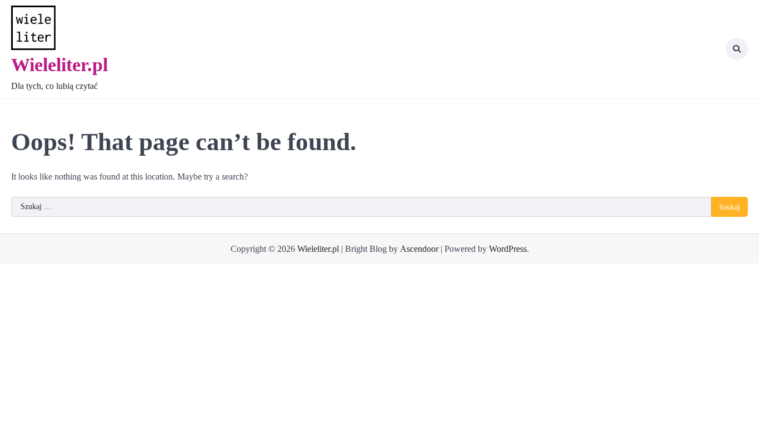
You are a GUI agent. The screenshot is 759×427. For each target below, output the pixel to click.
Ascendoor (419, 249)
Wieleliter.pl (59, 64)
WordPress (508, 249)
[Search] (737, 49)
